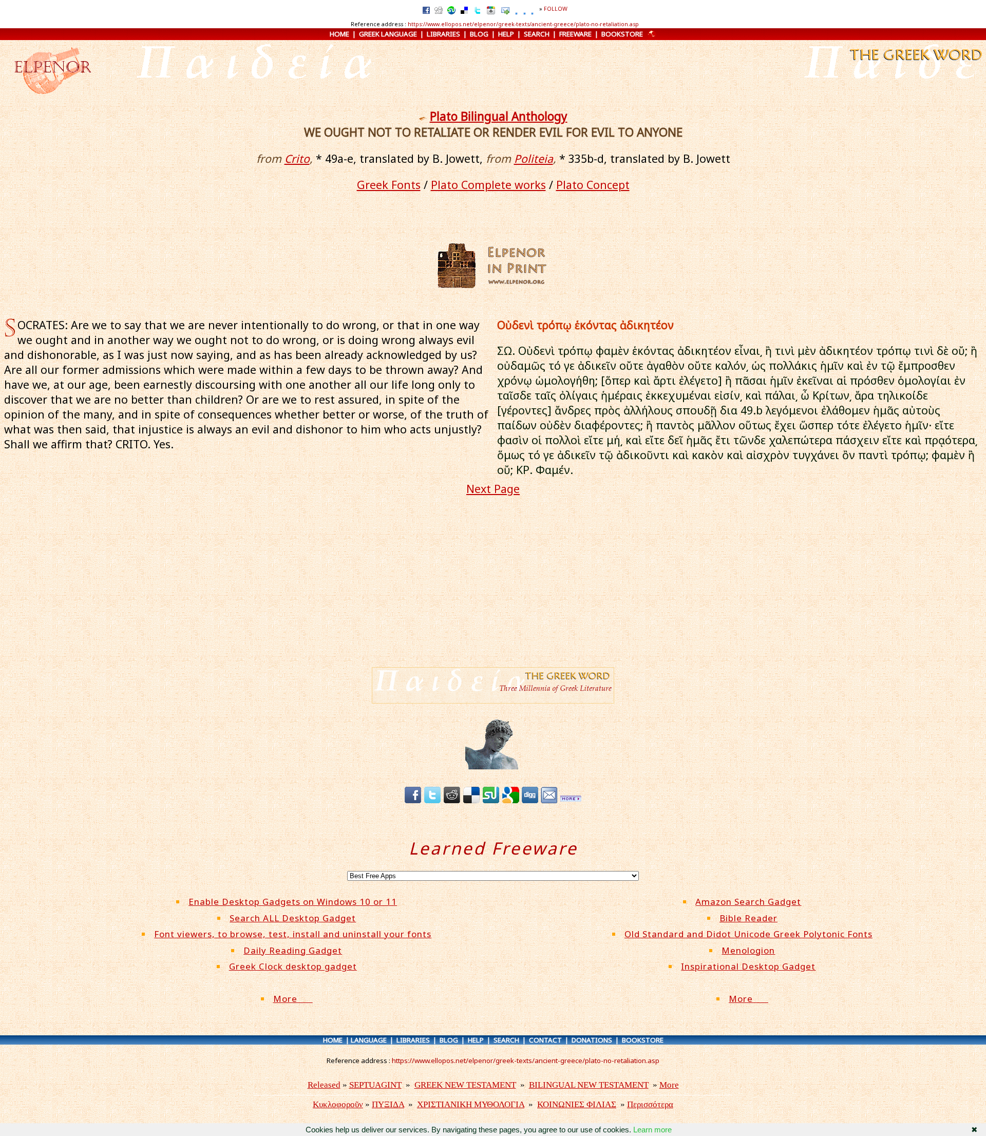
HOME (339, 34)
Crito (297, 158)
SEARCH (536, 34)
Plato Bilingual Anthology (498, 116)
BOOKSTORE (622, 34)
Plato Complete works (488, 184)
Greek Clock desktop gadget (293, 966)
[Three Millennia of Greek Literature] (915, 61)
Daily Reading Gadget (292, 950)
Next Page (493, 488)
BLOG (479, 34)
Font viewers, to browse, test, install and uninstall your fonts (292, 934)
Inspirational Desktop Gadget (748, 966)
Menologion (748, 950)
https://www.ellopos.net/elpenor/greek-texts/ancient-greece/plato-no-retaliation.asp (523, 24)
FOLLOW (555, 8)
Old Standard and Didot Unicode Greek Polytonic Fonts (748, 934)
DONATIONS (592, 1040)
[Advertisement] (493, 589)
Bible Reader (748, 918)
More (293, 999)
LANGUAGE (369, 1040)
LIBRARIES (443, 34)
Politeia (533, 158)
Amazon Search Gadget (748, 901)
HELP (506, 34)
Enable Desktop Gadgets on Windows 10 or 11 (292, 901)
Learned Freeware (493, 848)
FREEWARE (575, 34)
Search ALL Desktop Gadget (293, 918)
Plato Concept (593, 184)
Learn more (652, 1129)
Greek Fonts (389, 184)
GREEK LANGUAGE (388, 34)
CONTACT (545, 1040)
